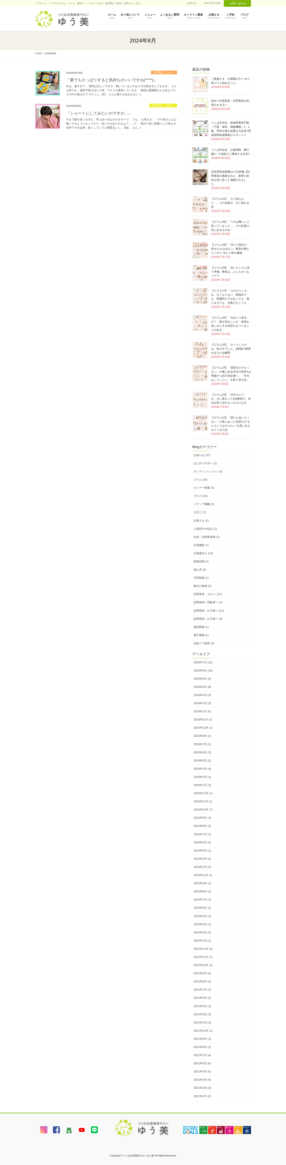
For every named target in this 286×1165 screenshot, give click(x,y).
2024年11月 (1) (203, 801)
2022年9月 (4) (202, 973)
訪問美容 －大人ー (164, 72)
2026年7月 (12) (203, 662)
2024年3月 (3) (202, 858)
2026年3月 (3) (202, 695)
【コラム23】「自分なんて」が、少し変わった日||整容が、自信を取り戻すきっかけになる (231, 398)
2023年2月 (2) (202, 932)
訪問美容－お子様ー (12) (209, 610)
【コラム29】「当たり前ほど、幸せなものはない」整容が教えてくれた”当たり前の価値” (230, 248)
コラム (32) (201, 479)
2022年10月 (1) (203, 965)
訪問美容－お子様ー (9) (208, 618)
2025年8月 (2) (202, 735)
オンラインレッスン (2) (208, 471)
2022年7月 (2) (202, 989)
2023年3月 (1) (202, 924)
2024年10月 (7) (203, 809)
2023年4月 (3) (202, 916)
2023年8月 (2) (202, 891)
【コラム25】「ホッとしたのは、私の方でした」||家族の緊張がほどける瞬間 (231, 348)
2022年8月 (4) (202, 981)
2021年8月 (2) (202, 1047)
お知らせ (191, 3)
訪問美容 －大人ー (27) (208, 594)
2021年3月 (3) (202, 1087)
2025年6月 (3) (202, 752)
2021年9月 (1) (202, 1038)
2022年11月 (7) (203, 956)
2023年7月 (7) (202, 899)
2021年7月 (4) (202, 1055)
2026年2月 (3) (202, 703)
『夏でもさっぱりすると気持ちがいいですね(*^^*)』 (111, 80)
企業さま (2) (201, 520)
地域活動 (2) (201, 561)
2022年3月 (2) (202, 1014)
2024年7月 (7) (202, 834)
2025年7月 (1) (202, 744)
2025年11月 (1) (203, 719)
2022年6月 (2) (202, 997)
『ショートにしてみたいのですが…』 (99, 113)
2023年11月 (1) (203, 875)
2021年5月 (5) (202, 1071)
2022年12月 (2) (203, 948)
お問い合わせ (238, 3)
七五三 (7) (200, 512)
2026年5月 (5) (202, 678)
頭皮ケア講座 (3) (204, 643)
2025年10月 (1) (203, 727)
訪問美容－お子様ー (163, 105)
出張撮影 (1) (201, 545)
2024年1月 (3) (202, 866)
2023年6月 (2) (202, 907)
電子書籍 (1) (201, 635)
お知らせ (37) (202, 455)
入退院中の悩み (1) (205, 528)
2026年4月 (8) (202, 686)
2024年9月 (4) (202, 817)
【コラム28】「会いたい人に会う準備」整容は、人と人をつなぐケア (230, 271)
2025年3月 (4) (202, 768)
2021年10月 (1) (203, 1030)
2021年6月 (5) (202, 1063)
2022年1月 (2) (202, 1022)
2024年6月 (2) (202, 842)
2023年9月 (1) (202, 883)
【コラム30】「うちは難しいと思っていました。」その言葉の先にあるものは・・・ (230, 225)
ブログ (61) (201, 495)
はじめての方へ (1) (205, 463)
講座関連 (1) (201, 626)
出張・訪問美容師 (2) (207, 536)
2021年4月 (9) (202, 1079)
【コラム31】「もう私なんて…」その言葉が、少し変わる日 (230, 202)
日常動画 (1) (201, 577)
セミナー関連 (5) (204, 487)
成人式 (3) (200, 569)
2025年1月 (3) (202, 785)
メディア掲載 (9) (204, 504)
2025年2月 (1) (202, 776)
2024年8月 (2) (202, 825)
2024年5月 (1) (202, 850)
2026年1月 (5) (202, 711)
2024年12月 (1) (203, 793)
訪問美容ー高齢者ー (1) (208, 602)
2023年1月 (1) (202, 940)
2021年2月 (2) (202, 1096)
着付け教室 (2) (202, 585)
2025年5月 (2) (202, 760)
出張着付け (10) (203, 553)
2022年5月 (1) (202, 1006)
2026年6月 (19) (203, 670)
